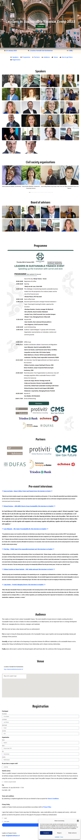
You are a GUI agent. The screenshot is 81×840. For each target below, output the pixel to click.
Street (3, 745)
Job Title (4, 731)
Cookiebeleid (57, 837)
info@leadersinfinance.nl (13, 836)
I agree (5, 818)
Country (3, 757)
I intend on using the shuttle (10, 782)
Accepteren (46, 833)
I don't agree (6, 821)
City (3, 751)
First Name (4, 714)
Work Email (4, 725)
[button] (78, 821)
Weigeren (59, 833)
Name (3, 740)
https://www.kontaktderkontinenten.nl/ (13, 669)
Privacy (61, 837)
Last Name (4, 719)
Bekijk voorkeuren (72, 833)
